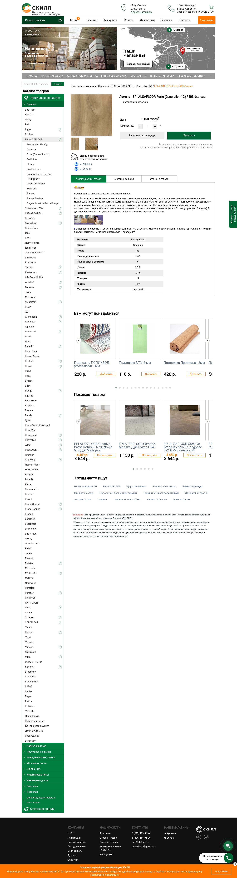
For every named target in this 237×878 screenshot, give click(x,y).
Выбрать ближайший (138, 64)
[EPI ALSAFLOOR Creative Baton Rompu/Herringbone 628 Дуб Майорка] (95, 420)
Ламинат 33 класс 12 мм (127, 499)
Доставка (105, 833)
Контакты (185, 20)
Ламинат (32, 76)
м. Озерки (177, 30)
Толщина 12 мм (82, 499)
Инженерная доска (162, 76)
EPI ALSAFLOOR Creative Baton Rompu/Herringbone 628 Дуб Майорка (93, 447)
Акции (73, 20)
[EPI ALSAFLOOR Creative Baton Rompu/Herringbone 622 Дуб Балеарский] (185, 420)
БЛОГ (71, 833)
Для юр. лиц (147, 20)
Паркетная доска (52, 76)
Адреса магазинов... (142, 12)
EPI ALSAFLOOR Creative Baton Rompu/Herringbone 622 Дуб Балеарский (183, 447)
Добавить (106, 374)
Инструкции (106, 854)
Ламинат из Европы (196, 493)
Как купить (110, 20)
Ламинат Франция (192, 486)
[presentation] (78, 340)
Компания (76, 827)
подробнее (221, 871)
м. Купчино (177, 67)
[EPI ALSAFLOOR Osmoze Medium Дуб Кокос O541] (140, 420)
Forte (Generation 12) (85, 486)
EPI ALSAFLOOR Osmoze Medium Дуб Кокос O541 (137, 445)
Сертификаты (75, 851)
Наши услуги (110, 827)
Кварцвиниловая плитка (82, 76)
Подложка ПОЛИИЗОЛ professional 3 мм (91, 364)
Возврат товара (108, 837)
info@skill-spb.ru (140, 842)
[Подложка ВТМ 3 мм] (140, 339)
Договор (72, 855)
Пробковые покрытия (191, 76)
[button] (116, 387)
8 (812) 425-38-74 (186, 8)
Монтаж (128, 20)
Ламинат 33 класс (157, 499)
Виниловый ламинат (114, 76)
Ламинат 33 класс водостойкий (161, 493)
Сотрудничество (77, 846)
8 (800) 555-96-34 (141, 837)
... (210, 74)
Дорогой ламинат (137, 486)
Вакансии (166, 20)
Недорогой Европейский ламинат (118, 493)
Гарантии (91, 20)
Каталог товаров (77, 842)
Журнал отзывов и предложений (233, 214)
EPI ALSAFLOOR (111, 486)
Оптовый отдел (36, 63)
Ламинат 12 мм (181, 499)
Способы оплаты (109, 842)
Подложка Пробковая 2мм (184, 363)
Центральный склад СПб (193, 50)
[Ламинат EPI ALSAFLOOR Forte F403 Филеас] (91, 135)
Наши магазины (134, 53)
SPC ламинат (139, 76)
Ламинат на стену (83, 493)
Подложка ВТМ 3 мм (135, 363)
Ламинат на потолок (164, 486)
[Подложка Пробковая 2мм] (185, 339)
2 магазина (206, 20)
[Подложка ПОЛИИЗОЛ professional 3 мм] (95, 339)
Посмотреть (105, 455)
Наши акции (74, 837)
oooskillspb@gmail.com (144, 846)
